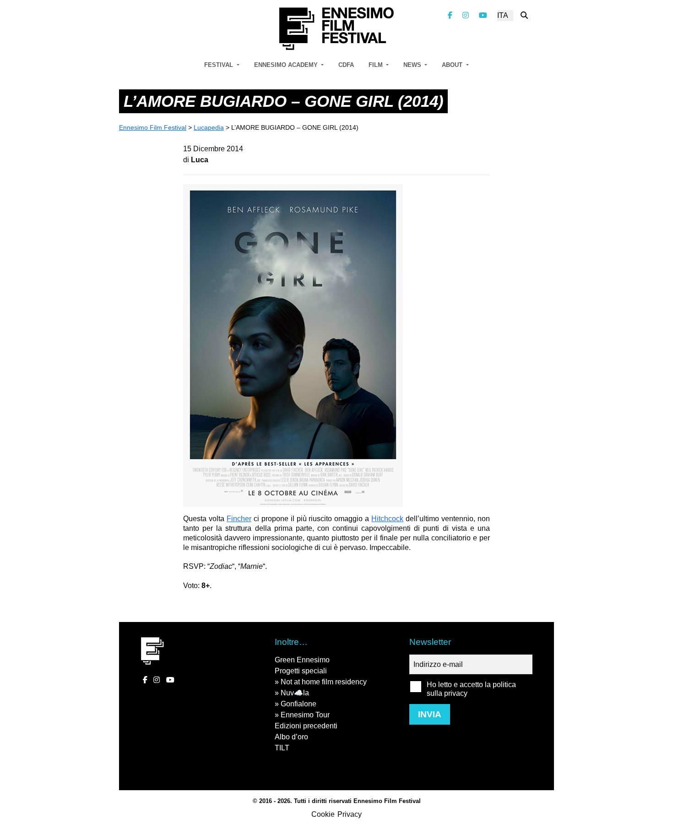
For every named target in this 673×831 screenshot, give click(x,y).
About (453, 64)
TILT (282, 748)
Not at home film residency (324, 682)
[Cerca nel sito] (524, 15)
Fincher (239, 519)
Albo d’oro (291, 737)
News (413, 64)
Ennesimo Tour (305, 715)
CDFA (346, 64)
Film (377, 64)
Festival (219, 64)
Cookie (323, 814)
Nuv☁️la (295, 693)
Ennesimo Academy (287, 64)
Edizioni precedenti (306, 726)
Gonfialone (298, 704)
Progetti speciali (301, 671)
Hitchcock (387, 519)
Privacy (349, 814)
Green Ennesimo (302, 660)
